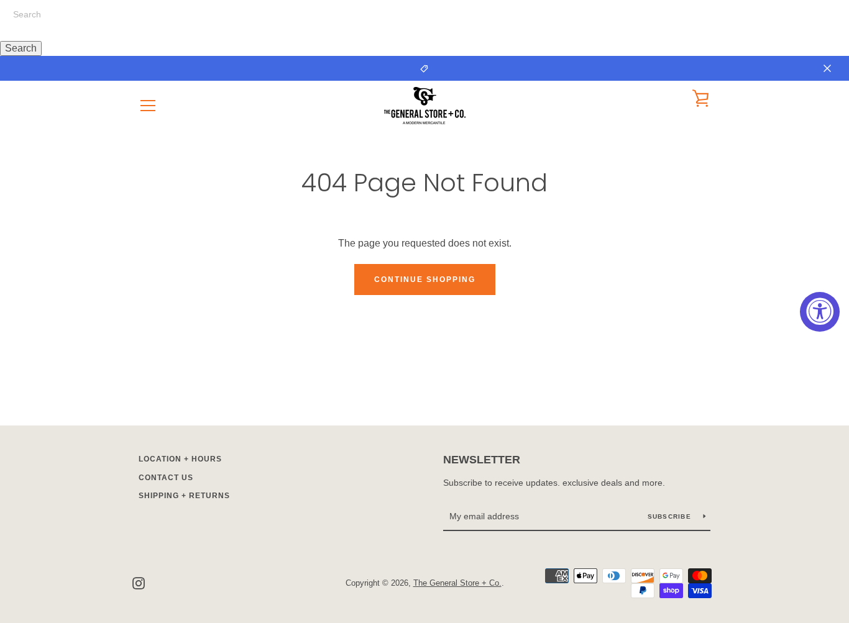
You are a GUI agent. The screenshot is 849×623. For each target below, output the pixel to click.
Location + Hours (180, 459)
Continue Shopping (424, 279)
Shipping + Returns (184, 495)
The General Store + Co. (457, 583)
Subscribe (671, 516)
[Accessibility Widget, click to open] (820, 312)
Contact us (166, 477)
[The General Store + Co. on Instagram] (138, 582)
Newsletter (481, 459)
